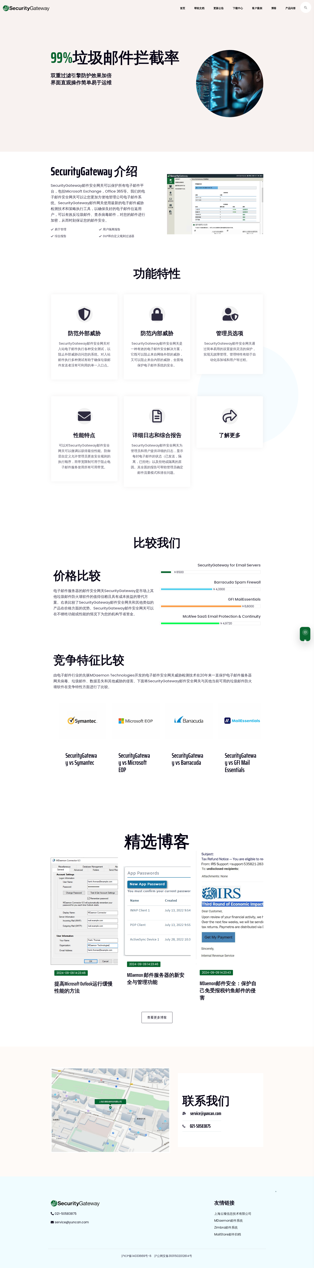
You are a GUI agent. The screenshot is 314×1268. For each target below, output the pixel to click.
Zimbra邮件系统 (226, 1227)
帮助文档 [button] (199, 8)
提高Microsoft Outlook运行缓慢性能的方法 (83, 987)
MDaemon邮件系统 (228, 1220)
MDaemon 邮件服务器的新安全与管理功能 (155, 978)
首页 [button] (182, 8)
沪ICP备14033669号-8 (136, 1256)
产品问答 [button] (290, 8)
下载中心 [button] (238, 8)
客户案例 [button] (257, 8)
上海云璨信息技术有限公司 (232, 1214)
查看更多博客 (157, 1017)
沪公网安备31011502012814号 (173, 1256)
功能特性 (157, 273)
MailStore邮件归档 (227, 1234)
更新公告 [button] (219, 8)
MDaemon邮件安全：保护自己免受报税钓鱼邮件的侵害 (228, 990)
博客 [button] (273, 8)
